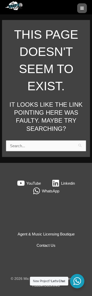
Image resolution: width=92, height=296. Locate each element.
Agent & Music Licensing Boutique (46, 234)
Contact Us (46, 245)
